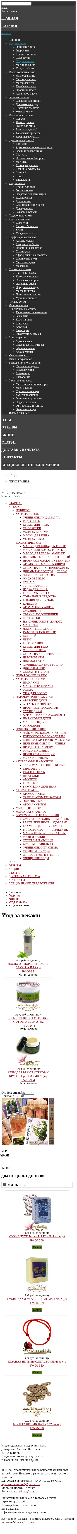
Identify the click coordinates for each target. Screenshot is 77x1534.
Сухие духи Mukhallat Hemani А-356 (37, 1236)
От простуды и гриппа (29, 405)
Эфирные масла (25, 348)
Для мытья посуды (27, 104)
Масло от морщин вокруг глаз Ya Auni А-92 (28, 965)
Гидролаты (22, 50)
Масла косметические (22, 72)
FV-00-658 (37, 1428)
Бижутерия (22, 330)
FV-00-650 (37, 1365)
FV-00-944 (28, 1025)
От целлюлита (24, 190)
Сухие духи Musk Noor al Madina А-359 (37, 1299)
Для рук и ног (24, 208)
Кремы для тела (25, 186)
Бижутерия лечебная (28, 334)
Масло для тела (25, 82)
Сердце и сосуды (26, 402)
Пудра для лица (25, 126)
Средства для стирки (28, 100)
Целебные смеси (26, 283)
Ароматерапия (17, 337)
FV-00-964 (28, 1080)
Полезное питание (20, 269)
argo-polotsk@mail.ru (24, 1491)
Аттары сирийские (27, 244)
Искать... (6, 496)
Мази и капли (24, 387)
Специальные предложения (30, 465)
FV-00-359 (37, 1303)
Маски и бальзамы (27, 226)
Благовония (23, 377)
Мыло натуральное (20, 359)
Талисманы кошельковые (31, 312)
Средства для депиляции (31, 194)
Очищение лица (25, 47)
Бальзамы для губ (26, 129)
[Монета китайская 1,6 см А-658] (37, 1417)
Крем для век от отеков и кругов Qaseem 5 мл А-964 (28, 1074)
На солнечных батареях (30, 158)
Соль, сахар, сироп (27, 280)
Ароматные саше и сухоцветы (34, 147)
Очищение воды (26, 409)
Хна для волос (24, 233)
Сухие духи (23, 251)
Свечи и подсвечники (29, 151)
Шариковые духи (26, 258)
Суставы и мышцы (27, 391)
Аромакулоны (24, 352)
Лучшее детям (17, 301)
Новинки (14, 39)
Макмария (22, 265)
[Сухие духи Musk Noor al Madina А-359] (37, 1292)
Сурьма (20, 118)
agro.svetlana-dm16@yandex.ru (20, 1484)
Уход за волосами (19, 219)
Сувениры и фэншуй (21, 140)
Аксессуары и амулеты (23, 308)
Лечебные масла (26, 86)
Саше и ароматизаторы (30, 344)
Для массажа (23, 201)
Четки (19, 176)
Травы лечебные (19, 412)
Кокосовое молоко (27, 276)
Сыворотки (23, 57)
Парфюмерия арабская (22, 237)
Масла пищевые (25, 291)
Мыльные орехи (18, 355)
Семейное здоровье (20, 380)
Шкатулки (22, 323)
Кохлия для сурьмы (27, 136)
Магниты (21, 161)
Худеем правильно (27, 395)
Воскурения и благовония (24, 362)
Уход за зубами (25, 68)
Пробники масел (26, 90)
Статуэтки (22, 154)
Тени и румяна (25, 122)
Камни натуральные (28, 169)
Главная (9, 18)
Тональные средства (28, 133)
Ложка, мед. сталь (27, 165)
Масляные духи (25, 262)
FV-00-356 (37, 1240)
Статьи (8, 442)
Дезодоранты (24, 197)
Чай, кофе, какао (26, 273)
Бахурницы (23, 373)
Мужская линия (18, 305)
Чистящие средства (27, 108)
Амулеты (21, 326)
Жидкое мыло (24, 111)
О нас (6, 420)
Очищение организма (29, 398)
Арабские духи (25, 240)
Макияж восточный (21, 115)
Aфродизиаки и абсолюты (31, 255)
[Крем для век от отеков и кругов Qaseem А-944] (28, 1011)
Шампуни (22, 222)
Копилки (21, 143)
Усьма (19, 230)
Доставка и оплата (20, 450)
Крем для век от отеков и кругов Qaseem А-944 (28, 1019)
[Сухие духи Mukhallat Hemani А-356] (37, 1229)
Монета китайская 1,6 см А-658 (37, 1424)
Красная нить (24, 319)
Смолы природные (27, 366)
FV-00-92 (28, 971)
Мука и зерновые (26, 298)
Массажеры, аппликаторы (32, 384)
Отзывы (9, 427)
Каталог (9, 26)
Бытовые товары (19, 97)
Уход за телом (17, 183)
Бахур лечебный (25, 369)
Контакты (11, 457)
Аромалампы (24, 341)
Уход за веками (25, 61)
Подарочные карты (20, 215)
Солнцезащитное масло (30, 204)
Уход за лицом (17, 43)
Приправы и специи (28, 294)
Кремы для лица (26, 54)
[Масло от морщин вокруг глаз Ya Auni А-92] (28, 957)
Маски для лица (25, 65)
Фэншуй (21, 172)
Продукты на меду (27, 287)
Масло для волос (26, 79)
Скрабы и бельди (26, 212)
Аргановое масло (26, 93)
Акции (8, 435)
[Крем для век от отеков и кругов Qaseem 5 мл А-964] (28, 1066)
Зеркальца (22, 316)
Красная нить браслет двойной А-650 (37, 1361)
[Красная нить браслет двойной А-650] (37, 1355)
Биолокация (23, 179)
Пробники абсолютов (29, 247)
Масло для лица (25, 75)
